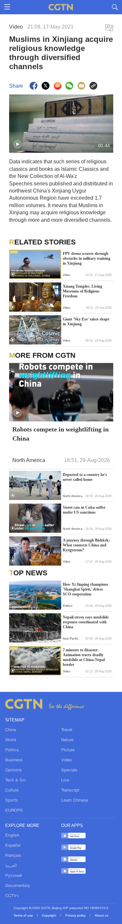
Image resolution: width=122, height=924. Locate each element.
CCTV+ (12, 896)
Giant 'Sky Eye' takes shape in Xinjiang (86, 321)
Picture (68, 750)
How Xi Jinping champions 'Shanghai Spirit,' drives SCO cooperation (85, 589)
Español (12, 846)
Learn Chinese (74, 801)
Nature (67, 740)
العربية (11, 866)
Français (13, 856)
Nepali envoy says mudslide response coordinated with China (86, 622)
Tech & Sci (15, 780)
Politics (12, 750)
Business (14, 760)
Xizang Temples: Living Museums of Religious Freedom (82, 291)
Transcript (70, 791)
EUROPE (14, 811)
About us (101, 915)
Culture (12, 791)
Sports (11, 801)
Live (65, 780)
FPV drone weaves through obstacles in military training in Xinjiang (86, 258)
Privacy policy (76, 915)
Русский (13, 876)
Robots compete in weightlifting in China (60, 434)
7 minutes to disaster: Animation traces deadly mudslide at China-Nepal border (84, 657)
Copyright (49, 915)
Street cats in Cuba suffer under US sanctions (84, 510)
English (12, 836)
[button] (17, 144)
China (10, 730)
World (10, 740)
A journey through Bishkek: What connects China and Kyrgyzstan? (86, 545)
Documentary (17, 886)
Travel (66, 730)
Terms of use (24, 915)
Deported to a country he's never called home (85, 477)
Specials (69, 770)
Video (66, 760)
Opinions (13, 770)
